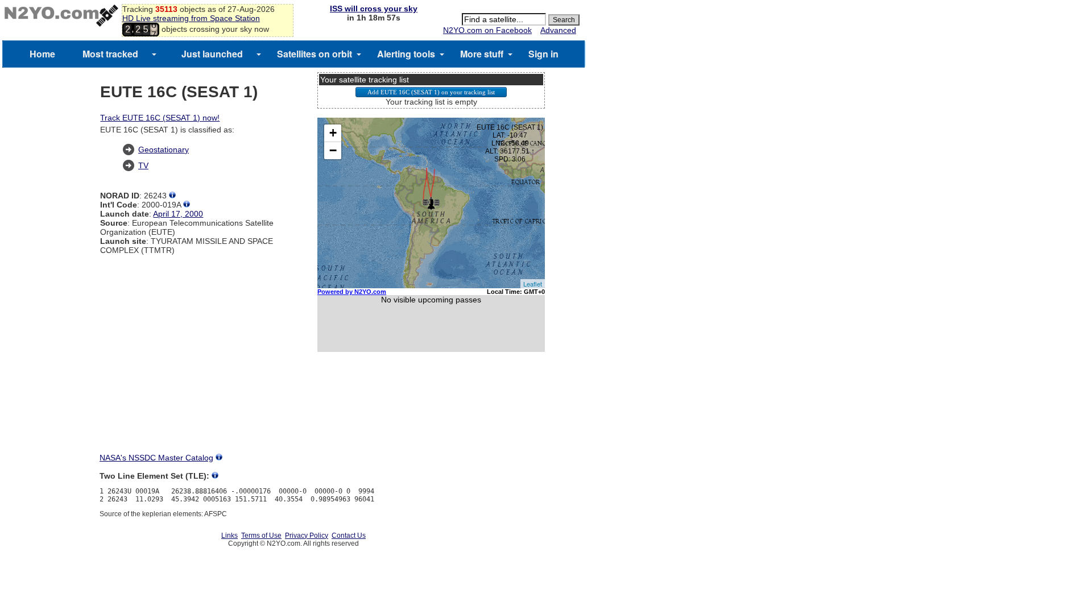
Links (229, 536)
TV (143, 165)
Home (42, 53)
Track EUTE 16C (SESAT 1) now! (160, 117)
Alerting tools (406, 53)
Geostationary (163, 149)
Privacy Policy (306, 536)
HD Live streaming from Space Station (191, 18)
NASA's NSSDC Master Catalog (156, 457)
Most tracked (110, 53)
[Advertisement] (431, 412)
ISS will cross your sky (373, 8)
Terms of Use (261, 536)
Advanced (558, 30)
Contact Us (349, 536)
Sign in (543, 53)
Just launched (212, 53)
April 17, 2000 (178, 213)
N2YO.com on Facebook (487, 30)
